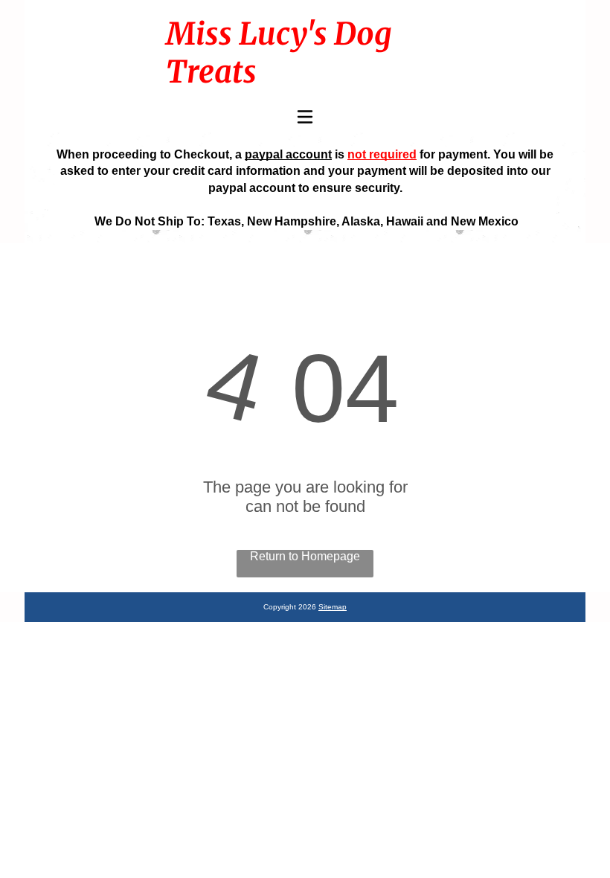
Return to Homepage (305, 556)
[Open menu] (305, 117)
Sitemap (332, 607)
